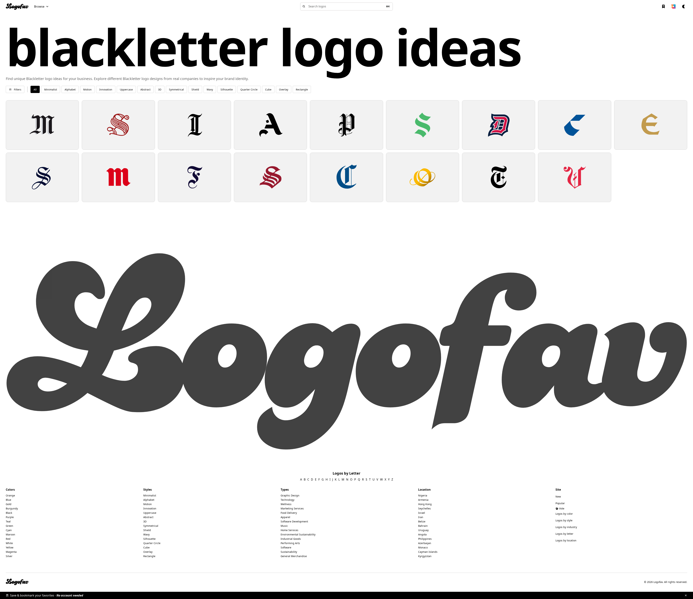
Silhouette (149, 538)
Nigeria (422, 495)
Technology (287, 499)
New (558, 496)
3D (145, 521)
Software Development (294, 521)
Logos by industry (566, 527)
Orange (10, 495)
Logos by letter (564, 533)
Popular (560, 503)
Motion (147, 504)
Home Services (289, 530)
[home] (17, 6)
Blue (8, 499)
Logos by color (564, 513)
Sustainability (289, 551)
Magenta (11, 551)
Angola (422, 534)
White (9, 543)
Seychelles (424, 508)
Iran (420, 517)
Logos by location (565, 540)
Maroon (10, 534)
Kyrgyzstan (425, 556)
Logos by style (563, 520)
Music (284, 525)
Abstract (148, 517)
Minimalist (149, 495)
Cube (146, 547)
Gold (8, 504)
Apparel (285, 517)
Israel (421, 512)
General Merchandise (294, 556)
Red (8, 538)
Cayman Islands (427, 551)
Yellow (9, 547)
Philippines (425, 538)
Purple (10, 517)
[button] (41, 6)
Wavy (146, 534)
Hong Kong (425, 504)
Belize (421, 521)
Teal (8, 521)
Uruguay (423, 530)
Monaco (423, 547)
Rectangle (149, 556)
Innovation (149, 508)
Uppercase (149, 512)
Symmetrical (150, 525)
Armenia (423, 499)
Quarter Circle (151, 543)
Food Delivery (289, 512)
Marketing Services (292, 508)
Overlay (147, 551)
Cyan (9, 530)
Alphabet (148, 499)
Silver (9, 556)
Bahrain (423, 525)
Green (9, 525)
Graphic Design (290, 495)
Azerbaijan (424, 543)
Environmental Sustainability (298, 534)
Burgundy (12, 508)
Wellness (286, 504)
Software (286, 547)
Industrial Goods (291, 538)
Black (9, 512)
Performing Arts (290, 543)
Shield (147, 530)
